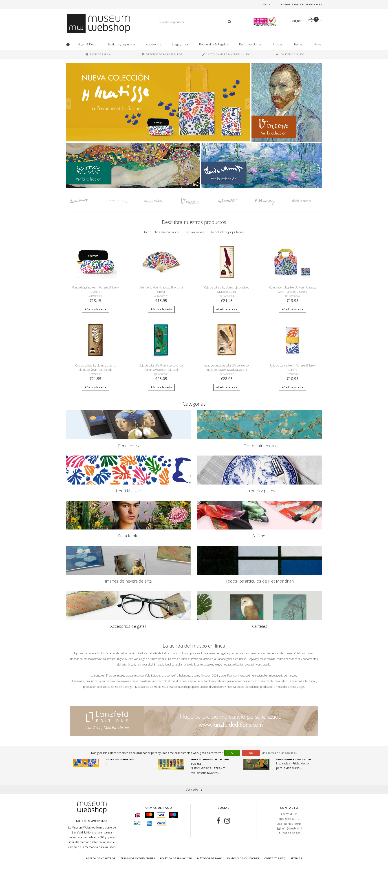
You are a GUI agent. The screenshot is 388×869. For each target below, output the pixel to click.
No (251, 753)
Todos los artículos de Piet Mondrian (260, 581)
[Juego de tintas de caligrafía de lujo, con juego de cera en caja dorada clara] (226, 340)
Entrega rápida (100, 54)
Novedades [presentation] (195, 232)
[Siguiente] (247, 103)
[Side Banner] (286, 102)
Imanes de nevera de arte (128, 581)
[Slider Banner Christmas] (158, 102)
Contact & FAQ (274, 858)
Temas (298, 44)
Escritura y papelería (121, 44)
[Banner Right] (261, 165)
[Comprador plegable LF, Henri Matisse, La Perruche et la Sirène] (292, 262)
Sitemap (296, 858)
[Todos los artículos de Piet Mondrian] (259, 560)
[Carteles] (259, 605)
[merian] (158, 200)
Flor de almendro (260, 445)
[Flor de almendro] (259, 424)
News (317, 44)
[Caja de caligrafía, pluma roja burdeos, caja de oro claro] (226, 262)
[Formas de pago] (137, 815)
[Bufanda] (259, 515)
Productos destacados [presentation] (161, 232)
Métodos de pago (209, 858)
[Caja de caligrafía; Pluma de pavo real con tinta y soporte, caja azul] (161, 340)
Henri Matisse (128, 491)
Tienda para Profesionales (301, 4)
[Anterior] (68, 103)
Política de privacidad (176, 858)
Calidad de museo (292, 54)
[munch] (269, 200)
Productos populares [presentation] (227, 232)
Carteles (259, 626)
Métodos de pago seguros (164, 54)
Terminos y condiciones (137, 858)
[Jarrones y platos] (259, 470)
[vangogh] (195, 200)
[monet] (84, 200)
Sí (232, 753)
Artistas (277, 44)
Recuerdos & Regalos (213, 44)
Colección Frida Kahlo (293, 759)
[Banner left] (133, 165)
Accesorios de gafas (128, 626)
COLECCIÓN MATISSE (120, 759)
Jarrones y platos (259, 491)
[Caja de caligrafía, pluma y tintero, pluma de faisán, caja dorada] (95, 340)
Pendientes (128, 445)
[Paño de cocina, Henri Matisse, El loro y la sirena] (292, 340)
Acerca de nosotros (100, 858)
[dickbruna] (306, 200)
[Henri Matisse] (128, 470)
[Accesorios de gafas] (128, 605)
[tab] (161, 232)
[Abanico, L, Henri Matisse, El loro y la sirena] (161, 262)
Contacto (289, 808)
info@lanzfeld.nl (292, 828)
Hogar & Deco (87, 44)
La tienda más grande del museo (228, 54)
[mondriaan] (121, 200)
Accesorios (153, 44)
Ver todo (192, 789)
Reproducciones (250, 44)
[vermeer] (232, 200)
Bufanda (259, 535)
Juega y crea (180, 44)
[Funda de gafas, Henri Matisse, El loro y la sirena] (95, 262)
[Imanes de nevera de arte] (128, 560)
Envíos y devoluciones (243, 858)
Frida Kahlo (128, 535)
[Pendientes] (128, 424)
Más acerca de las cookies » (279, 753)
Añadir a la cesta (95, 309)
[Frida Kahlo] (128, 515)
